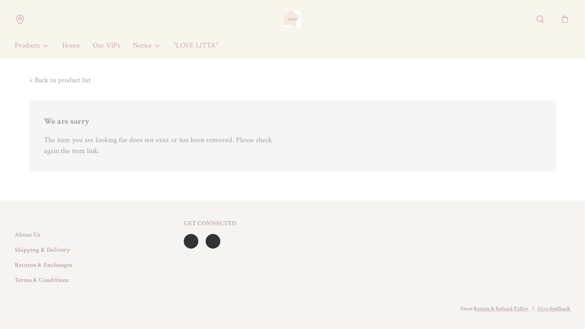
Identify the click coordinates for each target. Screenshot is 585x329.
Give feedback (553, 308)
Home (71, 45)
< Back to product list (60, 80)
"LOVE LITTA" (196, 45)
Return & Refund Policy (500, 308)
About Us (27, 235)
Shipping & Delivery (42, 250)
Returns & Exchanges (43, 265)
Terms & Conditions (42, 280)
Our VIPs (106, 45)
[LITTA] (292, 19)
